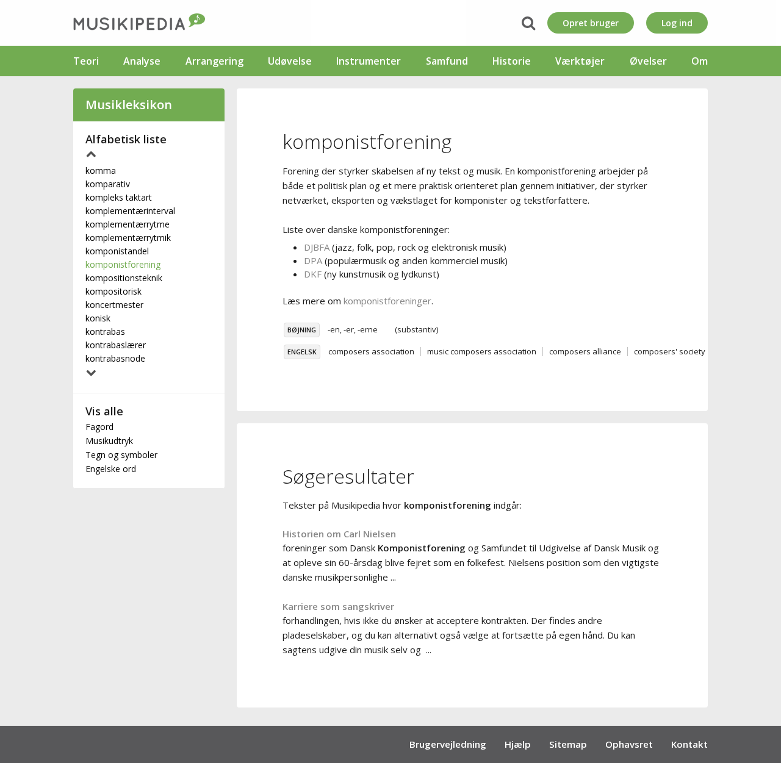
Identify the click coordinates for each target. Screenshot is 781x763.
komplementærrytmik (128, 237)
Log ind (677, 23)
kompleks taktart (118, 197)
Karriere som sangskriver (338, 606)
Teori (86, 61)
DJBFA (316, 247)
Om (699, 61)
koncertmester (114, 304)
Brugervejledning (447, 744)
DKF (313, 274)
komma (100, 170)
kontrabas (105, 331)
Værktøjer (580, 61)
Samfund (447, 61)
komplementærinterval (130, 211)
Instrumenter (368, 61)
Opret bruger (591, 23)
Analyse (141, 61)
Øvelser (648, 61)
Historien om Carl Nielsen (339, 534)
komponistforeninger (387, 301)
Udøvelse (290, 61)
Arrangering (214, 61)
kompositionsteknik (123, 278)
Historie (511, 61)
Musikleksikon (128, 104)
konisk (97, 318)
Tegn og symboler (121, 454)
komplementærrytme (127, 224)
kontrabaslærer (115, 345)
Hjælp (518, 744)
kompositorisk (113, 291)
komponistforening (122, 264)
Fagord (99, 426)
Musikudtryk (109, 440)
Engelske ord (110, 469)
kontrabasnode (115, 358)
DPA (313, 260)
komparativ (107, 184)
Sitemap (568, 744)
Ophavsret (629, 744)
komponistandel (117, 251)
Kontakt (689, 744)
